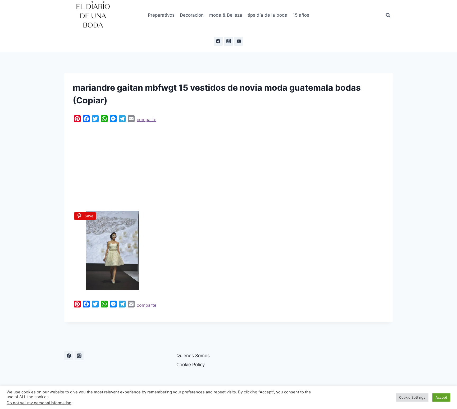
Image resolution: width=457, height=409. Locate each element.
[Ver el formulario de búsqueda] (388, 15)
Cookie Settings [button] (412, 397)
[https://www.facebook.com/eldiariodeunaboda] (68, 355)
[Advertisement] (228, 165)
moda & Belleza (225, 15)
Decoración (192, 15)
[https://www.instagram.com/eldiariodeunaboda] (228, 41)
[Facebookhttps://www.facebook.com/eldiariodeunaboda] (218, 41)
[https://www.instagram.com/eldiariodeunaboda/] (79, 355)
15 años (301, 15)
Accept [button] (441, 397)
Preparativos (161, 15)
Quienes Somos (193, 355)
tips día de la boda (267, 15)
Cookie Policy (190, 364)
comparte (146, 119)
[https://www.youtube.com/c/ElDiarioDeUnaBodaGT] (238, 41)
